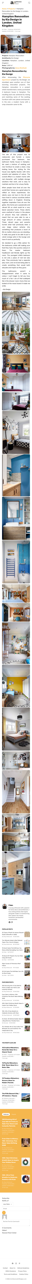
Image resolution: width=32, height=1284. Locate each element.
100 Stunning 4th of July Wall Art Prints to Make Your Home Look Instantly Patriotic (11, 987)
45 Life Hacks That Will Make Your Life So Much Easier (12, 972)
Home (4, 9)
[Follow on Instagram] (16, 1263)
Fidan (5, 29)
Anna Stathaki (21, 68)
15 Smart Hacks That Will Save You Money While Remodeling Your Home (12, 949)
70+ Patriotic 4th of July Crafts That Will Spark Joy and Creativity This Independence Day (12, 1028)
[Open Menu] (3, 2)
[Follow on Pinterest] (12, 923)
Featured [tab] (6, 1114)
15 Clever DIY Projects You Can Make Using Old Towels (12, 956)
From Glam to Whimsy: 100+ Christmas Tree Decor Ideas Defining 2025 (12, 996)
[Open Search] (29, 2)
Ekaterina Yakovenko (9, 1098)
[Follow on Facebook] (12, 1263)
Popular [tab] (14, 1114)
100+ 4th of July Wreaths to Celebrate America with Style (10, 1012)
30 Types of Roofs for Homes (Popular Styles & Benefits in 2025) (13, 933)
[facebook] (10, 923)
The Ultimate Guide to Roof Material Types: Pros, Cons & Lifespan (12, 941)
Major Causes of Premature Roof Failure (11, 964)
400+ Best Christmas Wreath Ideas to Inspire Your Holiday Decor (12, 1004)
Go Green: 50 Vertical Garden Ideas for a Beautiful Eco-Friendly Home (13, 1019)
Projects (11, 9)
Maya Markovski (8, 1128)
